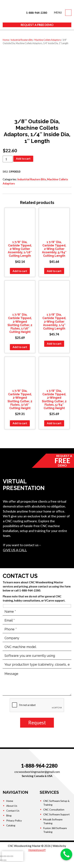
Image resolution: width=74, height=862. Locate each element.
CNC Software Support (56, 814)
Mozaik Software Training (53, 821)
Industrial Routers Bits (22, 39)
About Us (11, 805)
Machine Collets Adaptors (47, 39)
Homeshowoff (37, 850)
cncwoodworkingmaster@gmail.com (37, 771)
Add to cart (23, 158)
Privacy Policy (14, 820)
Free (37, 24)
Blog (8, 815)
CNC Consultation (53, 809)
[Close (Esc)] (1, 856)
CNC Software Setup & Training (56, 802)
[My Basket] (68, 13)
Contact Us (12, 810)
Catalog (10, 825)
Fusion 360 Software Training (55, 830)
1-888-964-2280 (36, 12)
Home (6, 39)
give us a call (15, 550)
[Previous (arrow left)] (1, 860)
